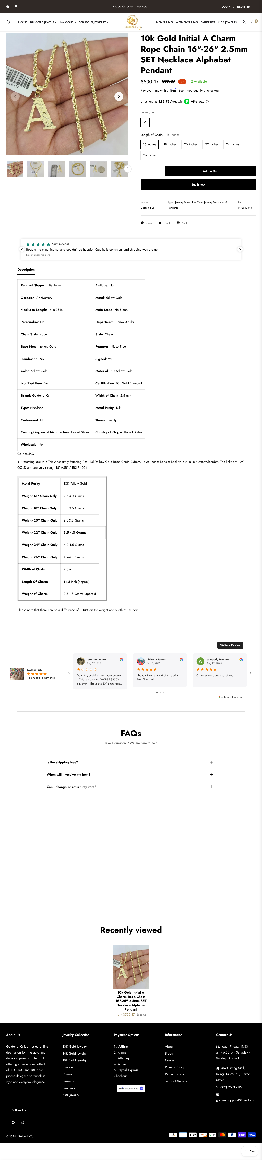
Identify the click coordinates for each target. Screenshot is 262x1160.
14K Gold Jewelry (74, 1053)
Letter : (147, 112)
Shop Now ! (142, 6)
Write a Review (230, 645)
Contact (170, 1060)
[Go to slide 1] (157, 692)
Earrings (68, 1081)
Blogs (169, 1053)
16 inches (149, 144)
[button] (10, 22)
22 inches (211, 144)
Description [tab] (26, 270)
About (169, 1046)
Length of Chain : (160, 134)
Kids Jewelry (71, 1094)
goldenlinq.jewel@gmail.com (236, 1100)
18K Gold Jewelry (74, 1060)
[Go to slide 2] (160, 692)
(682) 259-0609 (230, 1087)
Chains (67, 1074)
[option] (67, 94)
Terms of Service (176, 1081)
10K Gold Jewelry (75, 1046)
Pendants (69, 1088)
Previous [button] (15, 96)
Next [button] (118, 96)
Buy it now (198, 184)
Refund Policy (174, 1074)
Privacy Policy (174, 1067)
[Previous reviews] (22, 249)
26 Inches (149, 155)
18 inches (170, 144)
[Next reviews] (240, 249)
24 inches (232, 144)
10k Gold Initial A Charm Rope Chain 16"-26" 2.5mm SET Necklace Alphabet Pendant (131, 1001)
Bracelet (68, 1067)
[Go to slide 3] (163, 692)
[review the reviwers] (121, 659)
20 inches (191, 144)
